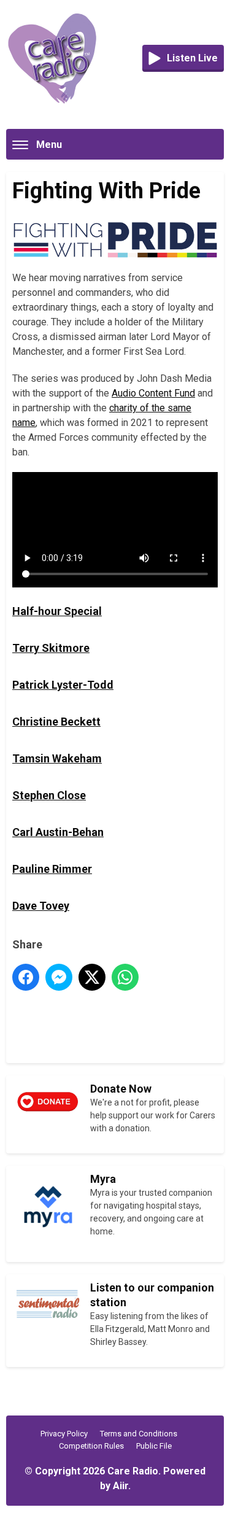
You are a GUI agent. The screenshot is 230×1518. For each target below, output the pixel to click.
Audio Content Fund (153, 393)
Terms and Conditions (138, 1433)
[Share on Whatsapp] (125, 977)
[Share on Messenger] (58, 977)
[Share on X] (92, 977)
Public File (154, 1445)
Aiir (120, 1486)
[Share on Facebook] (25, 977)
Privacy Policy (64, 1433)
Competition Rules (91, 1445)
